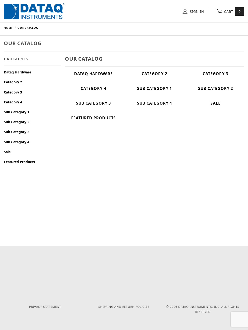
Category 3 (13, 92)
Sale (7, 152)
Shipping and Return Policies (123, 307)
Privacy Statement (45, 307)
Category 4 (13, 102)
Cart (232, 11)
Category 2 (13, 82)
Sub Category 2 (16, 122)
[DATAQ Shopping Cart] (34, 10)
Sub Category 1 (16, 112)
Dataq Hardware (17, 72)
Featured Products (19, 161)
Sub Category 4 (16, 142)
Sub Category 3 (16, 131)
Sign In (196, 11)
